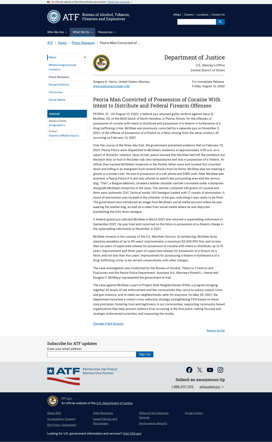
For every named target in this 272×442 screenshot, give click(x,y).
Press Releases (83, 43)
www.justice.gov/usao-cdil (111, 86)
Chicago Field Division (108, 323)
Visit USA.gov (132, 433)
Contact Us (218, 14)
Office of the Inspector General (154, 415)
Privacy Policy (194, 413)
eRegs (177, 14)
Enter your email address (64, 349)
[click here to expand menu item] (85, 57)
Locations (202, 14)
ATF (50, 43)
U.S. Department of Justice (114, 403)
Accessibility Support (61, 419)
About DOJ (54, 413)
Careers (189, 14)
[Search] (220, 22)
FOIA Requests (103, 413)
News (62, 43)
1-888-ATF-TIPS (183, 386)
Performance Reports (153, 423)
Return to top (216, 330)
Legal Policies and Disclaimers (105, 421)
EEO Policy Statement (61, 424)
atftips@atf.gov (210, 387)
